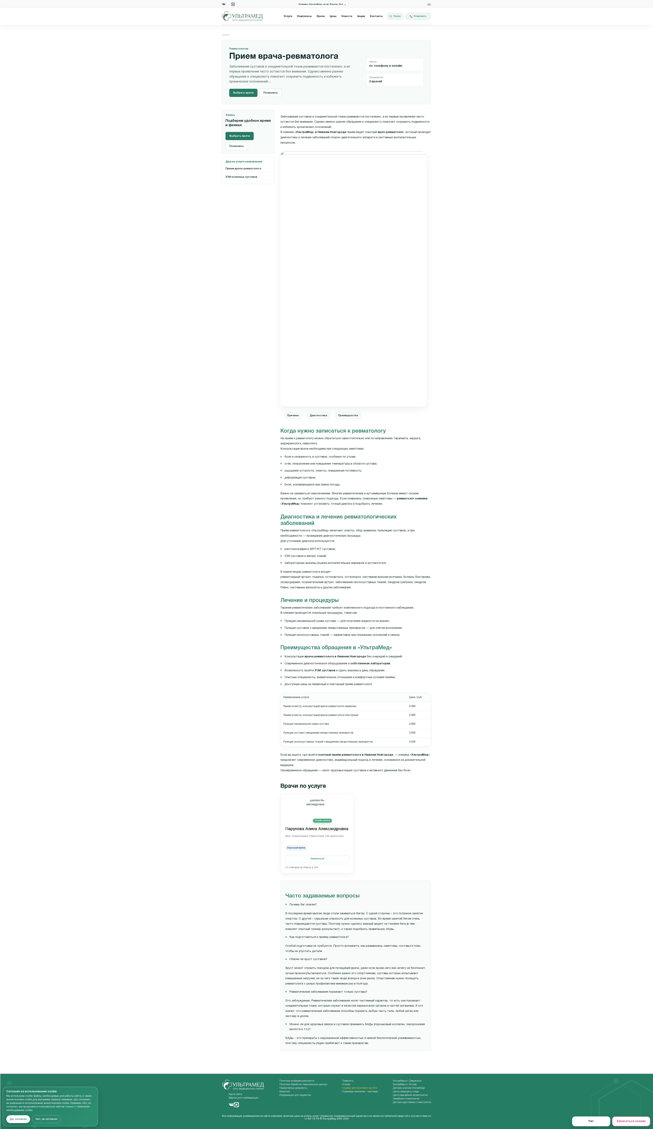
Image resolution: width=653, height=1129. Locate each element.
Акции (361, 16)
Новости (346, 16)
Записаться (317, 859)
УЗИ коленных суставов (241, 177)
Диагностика (318, 415)
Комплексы (304, 16)
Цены (333, 16)
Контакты (376, 16)
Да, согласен (18, 1119)
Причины (293, 415)
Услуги (288, 16)
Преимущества (348, 415)
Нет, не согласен (46, 1119)
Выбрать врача (243, 93)
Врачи (321, 16)
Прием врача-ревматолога (243, 168)
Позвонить (270, 93)
